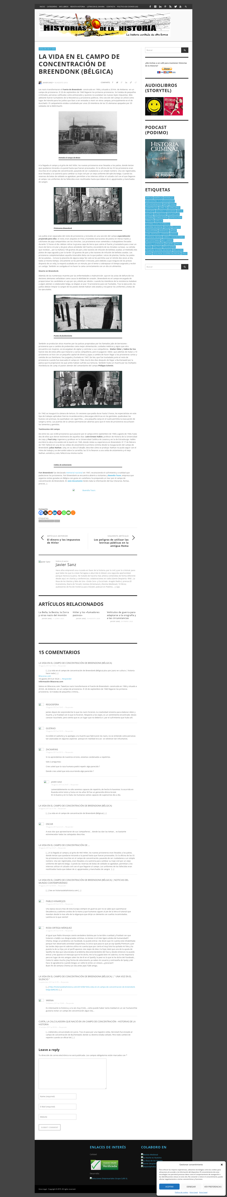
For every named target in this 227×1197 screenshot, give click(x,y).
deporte (150, 211)
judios (174, 233)
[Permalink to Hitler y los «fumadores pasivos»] (88, 629)
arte (166, 204)
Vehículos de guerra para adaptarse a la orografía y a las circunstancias (121, 615)
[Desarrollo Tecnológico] (109, 1178)
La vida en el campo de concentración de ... (64, 845)
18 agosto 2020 (93, 618)
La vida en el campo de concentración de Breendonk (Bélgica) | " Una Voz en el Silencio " (85, 978)
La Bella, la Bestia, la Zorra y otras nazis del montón (54, 614)
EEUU (180, 211)
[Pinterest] (165, 6)
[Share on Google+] (121, 82)
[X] (45, 512)
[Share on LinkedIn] (126, 82)
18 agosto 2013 (61, 82)
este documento (75, 481)
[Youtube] (180, 6)
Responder (62, 666)
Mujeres (170, 243)
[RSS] (170, 6)
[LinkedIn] (160, 6)
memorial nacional (74, 472)
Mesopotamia (153, 240)
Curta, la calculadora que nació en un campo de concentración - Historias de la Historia (87, 1023)
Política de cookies (181, 1192)
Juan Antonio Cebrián (157, 233)
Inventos (164, 230)
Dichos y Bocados (166, 211)
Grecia (158, 220)
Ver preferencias (212, 1186)
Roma (148, 253)
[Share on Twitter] (117, 82)
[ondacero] (152, 1160)
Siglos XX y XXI (47, 48)
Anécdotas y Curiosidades (160, 201)
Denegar (191, 1186)
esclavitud (173, 214)
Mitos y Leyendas (155, 243)
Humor (176, 227)
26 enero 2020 (127, 621)
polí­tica (157, 247)
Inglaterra (151, 230)
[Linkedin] (54, 512)
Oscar (49, 823)
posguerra (169, 247)
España (149, 217)
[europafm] (151, 1157)
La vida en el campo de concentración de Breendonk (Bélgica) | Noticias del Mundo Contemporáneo (84, 881)
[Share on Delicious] (131, 82)
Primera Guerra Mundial (159, 250)
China (173, 204)
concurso (174, 207)
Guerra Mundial (46, 521)
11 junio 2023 (58, 618)
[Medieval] (149, 1154)
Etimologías (161, 217)
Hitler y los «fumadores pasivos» (86, 614)
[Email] (68, 512)
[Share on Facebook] (112, 82)
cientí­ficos (152, 207)
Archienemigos (154, 204)
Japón (173, 230)
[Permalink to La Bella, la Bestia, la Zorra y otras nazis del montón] (54, 629)
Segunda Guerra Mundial (166, 253)
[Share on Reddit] (135, 82)
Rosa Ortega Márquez (59, 927)
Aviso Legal (194, 1192)
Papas (149, 247)
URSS (184, 253)
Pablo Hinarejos (55, 901)
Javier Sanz (47, 618)
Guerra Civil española (158, 224)
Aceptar (169, 1186)
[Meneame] (73, 512)
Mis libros (167, 240)
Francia (150, 220)
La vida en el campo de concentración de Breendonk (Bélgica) (75, 662)
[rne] (149, 1163)
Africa (149, 197)
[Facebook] (150, 6)
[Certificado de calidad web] (104, 1164)
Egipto (149, 214)
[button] (221, 1164)
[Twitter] (175, 6)
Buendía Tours (114, 475)
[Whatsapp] (64, 512)
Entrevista (160, 214)
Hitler (168, 227)
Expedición (175, 217)
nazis (57, 521)
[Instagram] (155, 6)
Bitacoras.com (45, 676)
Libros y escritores (173, 237)
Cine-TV (163, 207)
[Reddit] (50, 512)
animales (169, 197)
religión (178, 250)
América (158, 197)
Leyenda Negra (153, 237)
